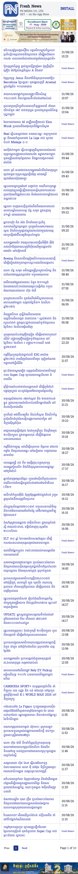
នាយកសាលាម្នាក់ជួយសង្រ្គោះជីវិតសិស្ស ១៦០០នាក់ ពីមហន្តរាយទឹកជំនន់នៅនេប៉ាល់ (27, 96)
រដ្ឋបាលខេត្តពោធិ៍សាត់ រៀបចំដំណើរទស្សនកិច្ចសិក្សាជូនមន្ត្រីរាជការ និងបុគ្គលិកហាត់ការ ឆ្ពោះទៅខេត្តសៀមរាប (30, 603)
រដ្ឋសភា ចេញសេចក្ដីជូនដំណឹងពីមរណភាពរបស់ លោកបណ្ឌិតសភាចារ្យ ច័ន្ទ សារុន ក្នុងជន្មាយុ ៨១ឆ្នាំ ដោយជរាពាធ (29, 210)
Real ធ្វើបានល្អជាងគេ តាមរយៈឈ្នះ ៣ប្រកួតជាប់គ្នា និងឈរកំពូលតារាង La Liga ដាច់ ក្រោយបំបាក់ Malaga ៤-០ (30, 138)
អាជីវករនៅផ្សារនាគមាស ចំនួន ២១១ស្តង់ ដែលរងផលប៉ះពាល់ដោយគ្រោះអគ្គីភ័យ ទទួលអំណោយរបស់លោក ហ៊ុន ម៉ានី (28, 286)
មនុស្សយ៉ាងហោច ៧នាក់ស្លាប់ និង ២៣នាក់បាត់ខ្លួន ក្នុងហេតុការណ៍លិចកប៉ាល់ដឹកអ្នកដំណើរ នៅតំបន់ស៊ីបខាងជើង (30, 403)
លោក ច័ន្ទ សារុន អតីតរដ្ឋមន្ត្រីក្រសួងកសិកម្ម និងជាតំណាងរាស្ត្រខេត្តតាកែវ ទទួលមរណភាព (30, 272)
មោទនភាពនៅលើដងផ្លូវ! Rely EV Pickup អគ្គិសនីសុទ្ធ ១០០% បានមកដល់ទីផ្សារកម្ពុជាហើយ (28, 674)
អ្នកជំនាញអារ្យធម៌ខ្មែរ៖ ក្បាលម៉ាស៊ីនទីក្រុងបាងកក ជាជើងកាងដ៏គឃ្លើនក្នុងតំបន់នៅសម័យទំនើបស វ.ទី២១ (30, 483)
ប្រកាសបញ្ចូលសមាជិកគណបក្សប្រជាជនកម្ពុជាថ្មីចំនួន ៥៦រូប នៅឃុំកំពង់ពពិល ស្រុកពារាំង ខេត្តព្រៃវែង (30, 647)
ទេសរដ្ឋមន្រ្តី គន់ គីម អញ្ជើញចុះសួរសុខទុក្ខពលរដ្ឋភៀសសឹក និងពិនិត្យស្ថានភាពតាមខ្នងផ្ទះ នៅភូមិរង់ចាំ (29, 467)
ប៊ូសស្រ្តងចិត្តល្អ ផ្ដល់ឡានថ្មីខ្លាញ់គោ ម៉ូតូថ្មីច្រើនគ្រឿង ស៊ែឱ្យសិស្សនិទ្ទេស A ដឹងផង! (29, 68)
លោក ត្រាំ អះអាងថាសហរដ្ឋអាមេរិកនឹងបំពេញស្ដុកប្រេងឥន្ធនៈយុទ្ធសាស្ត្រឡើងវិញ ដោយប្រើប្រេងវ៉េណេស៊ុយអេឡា (31, 174)
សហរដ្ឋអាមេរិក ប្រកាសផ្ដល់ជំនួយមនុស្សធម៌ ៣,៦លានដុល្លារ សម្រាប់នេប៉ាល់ (27, 661)
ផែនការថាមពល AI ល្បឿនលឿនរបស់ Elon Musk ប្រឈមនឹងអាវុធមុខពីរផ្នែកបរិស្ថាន (28, 124)
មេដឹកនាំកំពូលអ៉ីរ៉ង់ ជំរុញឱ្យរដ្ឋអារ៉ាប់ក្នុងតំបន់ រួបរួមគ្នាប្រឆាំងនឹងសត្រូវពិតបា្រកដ (31, 497)
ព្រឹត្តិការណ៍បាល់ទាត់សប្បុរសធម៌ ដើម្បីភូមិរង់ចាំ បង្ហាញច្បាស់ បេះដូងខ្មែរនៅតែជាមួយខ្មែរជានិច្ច (28, 389)
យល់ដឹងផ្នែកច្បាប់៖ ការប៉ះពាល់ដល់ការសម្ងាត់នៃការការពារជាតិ (29, 553)
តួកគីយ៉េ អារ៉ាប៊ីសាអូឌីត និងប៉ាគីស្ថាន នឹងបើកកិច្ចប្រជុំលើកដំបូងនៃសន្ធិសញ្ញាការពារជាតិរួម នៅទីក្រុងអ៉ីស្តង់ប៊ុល (30, 419)
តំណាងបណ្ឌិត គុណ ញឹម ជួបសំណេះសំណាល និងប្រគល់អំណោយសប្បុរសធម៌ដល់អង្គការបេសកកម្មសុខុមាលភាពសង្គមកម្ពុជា (29, 803)
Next (24, 848)
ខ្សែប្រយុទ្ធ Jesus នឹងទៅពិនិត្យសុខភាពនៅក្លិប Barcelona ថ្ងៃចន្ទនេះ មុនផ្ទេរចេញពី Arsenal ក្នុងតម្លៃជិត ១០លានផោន (30, 82)
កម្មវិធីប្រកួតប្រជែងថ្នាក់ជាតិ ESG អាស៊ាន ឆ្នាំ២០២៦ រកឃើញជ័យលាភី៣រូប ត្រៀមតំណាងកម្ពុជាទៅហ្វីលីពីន (30, 359)
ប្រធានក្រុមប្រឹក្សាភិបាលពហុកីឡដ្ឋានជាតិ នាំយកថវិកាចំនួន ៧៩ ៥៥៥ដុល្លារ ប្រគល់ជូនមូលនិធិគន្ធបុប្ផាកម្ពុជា (31, 110)
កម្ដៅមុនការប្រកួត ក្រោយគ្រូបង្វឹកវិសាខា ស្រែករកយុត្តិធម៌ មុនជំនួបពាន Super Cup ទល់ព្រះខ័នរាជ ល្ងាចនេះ (30, 831)
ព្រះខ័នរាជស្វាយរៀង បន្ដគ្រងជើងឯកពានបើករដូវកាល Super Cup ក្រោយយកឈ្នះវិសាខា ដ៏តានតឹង (30, 375)
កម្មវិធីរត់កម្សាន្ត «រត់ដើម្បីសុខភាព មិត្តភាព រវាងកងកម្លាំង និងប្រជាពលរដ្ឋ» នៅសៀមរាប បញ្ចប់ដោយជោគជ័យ (31, 451)
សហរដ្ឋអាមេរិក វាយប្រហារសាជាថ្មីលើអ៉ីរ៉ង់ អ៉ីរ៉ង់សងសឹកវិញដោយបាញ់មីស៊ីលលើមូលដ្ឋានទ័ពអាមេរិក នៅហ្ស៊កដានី (29, 247)
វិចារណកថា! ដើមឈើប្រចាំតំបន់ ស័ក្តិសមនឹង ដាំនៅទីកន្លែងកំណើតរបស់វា (29, 817)
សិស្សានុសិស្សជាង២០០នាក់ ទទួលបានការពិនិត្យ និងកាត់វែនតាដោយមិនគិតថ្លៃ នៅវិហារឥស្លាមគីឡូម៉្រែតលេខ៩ (30, 511)
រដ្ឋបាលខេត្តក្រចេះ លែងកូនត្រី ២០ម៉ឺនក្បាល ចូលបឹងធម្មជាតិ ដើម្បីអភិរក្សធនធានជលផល (30, 633)
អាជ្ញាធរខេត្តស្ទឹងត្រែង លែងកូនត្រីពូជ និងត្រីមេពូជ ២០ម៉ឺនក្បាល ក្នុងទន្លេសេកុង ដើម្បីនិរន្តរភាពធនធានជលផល (30, 435)
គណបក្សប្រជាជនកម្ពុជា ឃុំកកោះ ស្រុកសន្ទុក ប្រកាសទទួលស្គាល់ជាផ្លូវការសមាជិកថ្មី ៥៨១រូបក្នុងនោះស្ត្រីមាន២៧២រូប (29, 731)
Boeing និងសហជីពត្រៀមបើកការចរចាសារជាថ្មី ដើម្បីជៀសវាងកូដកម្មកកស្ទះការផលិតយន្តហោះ (30, 261)
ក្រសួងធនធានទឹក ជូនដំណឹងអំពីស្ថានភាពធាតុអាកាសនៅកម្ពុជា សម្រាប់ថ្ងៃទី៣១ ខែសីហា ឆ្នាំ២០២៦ (28, 302)
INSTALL (67, 8)
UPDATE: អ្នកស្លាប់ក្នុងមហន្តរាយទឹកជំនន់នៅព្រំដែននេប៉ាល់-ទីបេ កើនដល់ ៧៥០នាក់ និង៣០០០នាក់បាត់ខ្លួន (28, 619)
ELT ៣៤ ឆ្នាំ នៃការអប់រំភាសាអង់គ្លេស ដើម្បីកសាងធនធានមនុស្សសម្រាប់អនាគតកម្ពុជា (28, 541)
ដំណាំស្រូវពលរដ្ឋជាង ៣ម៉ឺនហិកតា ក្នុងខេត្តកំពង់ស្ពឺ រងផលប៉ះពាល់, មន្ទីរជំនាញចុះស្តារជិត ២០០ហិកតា (30, 527)
